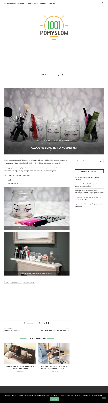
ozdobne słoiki (29, 282)
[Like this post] (39, 323)
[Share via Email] (48, 323)
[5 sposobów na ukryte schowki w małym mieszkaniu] (20, 353)
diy (7, 282)
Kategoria (21, 3)
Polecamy (51, 3)
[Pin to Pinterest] (46, 323)
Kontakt (43, 3)
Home (37, 140)
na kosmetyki (15, 282)
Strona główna (10, 3)
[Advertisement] (54, 57)
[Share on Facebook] (42, 323)
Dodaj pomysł (33, 3)
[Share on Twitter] (44, 323)
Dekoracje (47, 140)
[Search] (102, 3)
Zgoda (54, 399)
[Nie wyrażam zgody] (104, 398)
